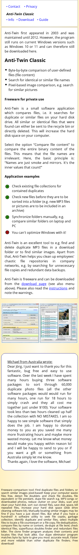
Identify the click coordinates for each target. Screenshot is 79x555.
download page (33, 284)
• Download (25, 19)
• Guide (42, 19)
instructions (58, 288)
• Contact (13, 6)
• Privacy (30, 6)
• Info (10, 19)
